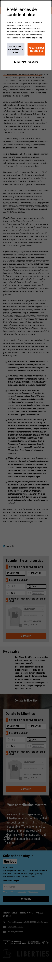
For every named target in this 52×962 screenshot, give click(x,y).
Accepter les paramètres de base (15, 49)
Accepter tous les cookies (36, 49)
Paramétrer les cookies (26, 62)
